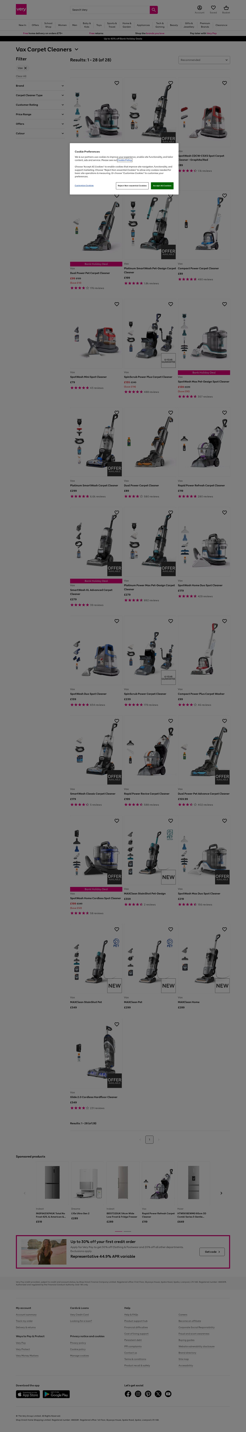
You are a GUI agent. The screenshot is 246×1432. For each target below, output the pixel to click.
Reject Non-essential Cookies (132, 185)
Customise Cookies (84, 185)
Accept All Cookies (162, 185)
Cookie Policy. (124, 160)
